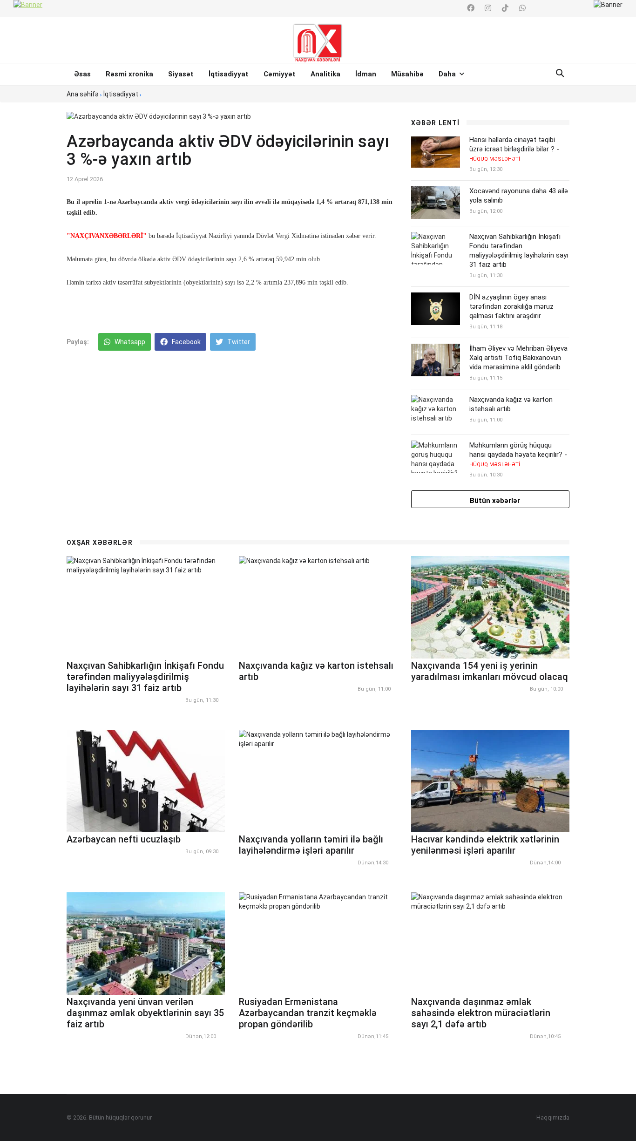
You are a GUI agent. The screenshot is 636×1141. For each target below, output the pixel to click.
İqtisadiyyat (229, 74)
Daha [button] (448, 74)
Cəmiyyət (280, 74)
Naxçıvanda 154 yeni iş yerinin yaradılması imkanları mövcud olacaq (489, 671)
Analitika (325, 74)
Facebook (185, 342)
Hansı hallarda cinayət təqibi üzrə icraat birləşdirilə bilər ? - (514, 149)
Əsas (82, 74)
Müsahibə (407, 74)
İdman (365, 74)
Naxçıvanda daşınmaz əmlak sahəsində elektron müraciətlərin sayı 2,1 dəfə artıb (480, 1013)
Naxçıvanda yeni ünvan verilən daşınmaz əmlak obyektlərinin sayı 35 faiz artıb (145, 1013)
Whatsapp (129, 342)
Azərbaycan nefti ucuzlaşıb (124, 839)
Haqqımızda (552, 1117)
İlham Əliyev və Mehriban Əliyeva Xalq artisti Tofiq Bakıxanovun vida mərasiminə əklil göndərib (518, 357)
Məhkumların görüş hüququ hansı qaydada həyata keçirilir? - (518, 454)
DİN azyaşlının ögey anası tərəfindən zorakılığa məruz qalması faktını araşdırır (511, 306)
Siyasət (181, 74)
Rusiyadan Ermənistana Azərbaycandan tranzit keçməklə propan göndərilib (308, 1013)
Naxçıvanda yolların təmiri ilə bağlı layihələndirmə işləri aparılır (311, 845)
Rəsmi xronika (129, 74)
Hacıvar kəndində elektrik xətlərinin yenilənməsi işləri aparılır (485, 845)
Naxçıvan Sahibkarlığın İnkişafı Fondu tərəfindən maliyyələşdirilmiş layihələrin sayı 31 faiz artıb (518, 250)
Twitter (238, 342)
